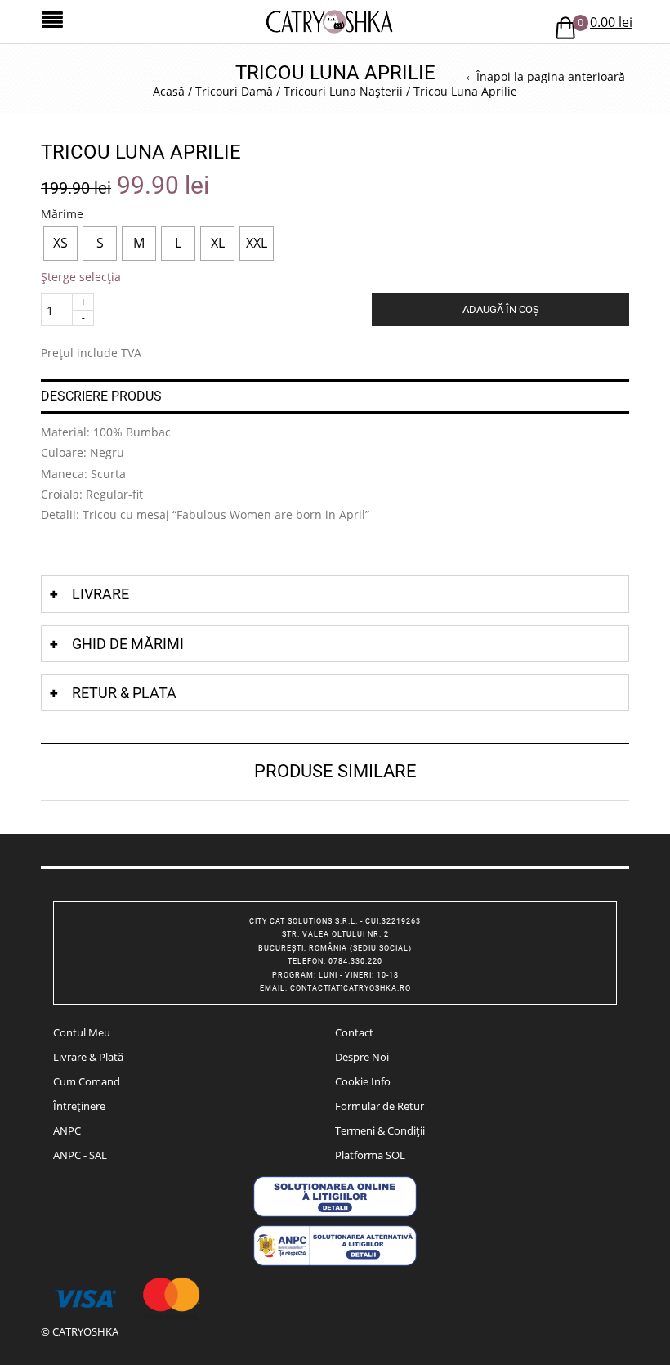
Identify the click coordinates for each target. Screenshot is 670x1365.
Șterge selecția (81, 276)
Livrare (100, 593)
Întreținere (79, 1106)
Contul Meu (81, 1032)
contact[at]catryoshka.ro (350, 988)
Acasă (169, 91)
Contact (354, 1032)
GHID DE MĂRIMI (128, 643)
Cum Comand (86, 1081)
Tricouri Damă (234, 91)
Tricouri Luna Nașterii (343, 91)
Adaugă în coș (500, 309)
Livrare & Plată (88, 1056)
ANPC (67, 1130)
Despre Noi (362, 1056)
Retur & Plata (124, 692)
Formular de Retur (379, 1106)
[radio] (60, 243)
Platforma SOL (370, 1155)
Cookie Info (363, 1081)
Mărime (62, 214)
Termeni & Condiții (380, 1130)
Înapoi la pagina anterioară (550, 77)
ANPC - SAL (80, 1155)
